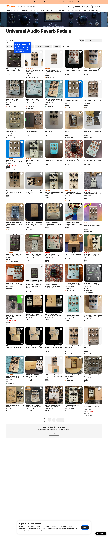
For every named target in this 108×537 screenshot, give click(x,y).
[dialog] (54, 527)
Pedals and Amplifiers (27, 10)
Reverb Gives (91, 10)
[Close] (29, 44)
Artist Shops (84, 10)
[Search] (68, 6)
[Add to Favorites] (15, 40)
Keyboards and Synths (39, 10)
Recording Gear (49, 10)
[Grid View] (80, 41)
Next (59, 420)
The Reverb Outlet (11, 10)
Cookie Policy (71, 528)
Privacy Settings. (49, 530)
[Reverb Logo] (10, 6)
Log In (100, 6)
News (71, 10)
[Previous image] (47, 58)
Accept (85, 527)
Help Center (98, 10)
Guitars (18, 10)
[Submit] (100, 31)
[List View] (83, 41)
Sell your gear (79, 6)
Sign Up (96, 6)
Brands (67, 10)
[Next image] (61, 58)
